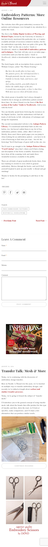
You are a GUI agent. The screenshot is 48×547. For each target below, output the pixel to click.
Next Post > (41, 220)
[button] (44, 2)
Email (3, 255)
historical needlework (14, 213)
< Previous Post (9, 220)
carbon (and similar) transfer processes (21, 390)
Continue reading (30, 466)
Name (3, 245)
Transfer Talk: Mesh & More (24, 371)
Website (4, 265)
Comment (5, 275)
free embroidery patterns (15, 209)
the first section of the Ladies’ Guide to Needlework (22, 103)
